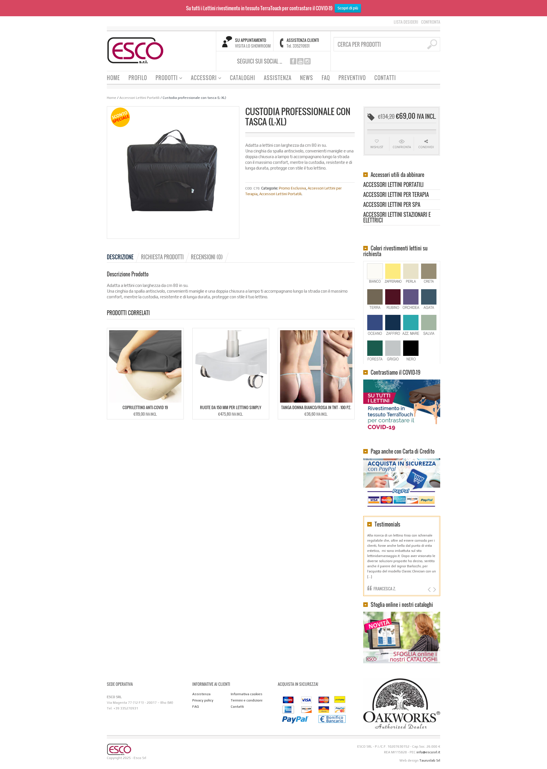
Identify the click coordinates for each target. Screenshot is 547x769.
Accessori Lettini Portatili (139, 98)
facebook (293, 61)
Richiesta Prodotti (162, 257)
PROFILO (137, 77)
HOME (113, 77)
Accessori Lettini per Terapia (396, 195)
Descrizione (120, 257)
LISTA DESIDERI (406, 22)
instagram (307, 61)
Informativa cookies (246, 694)
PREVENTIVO (352, 77)
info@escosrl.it (428, 752)
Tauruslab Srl (429, 760)
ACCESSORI (202, 78)
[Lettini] (135, 49)
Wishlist (376, 147)
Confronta (402, 147)
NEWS (306, 77)
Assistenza (201, 694)
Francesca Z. (384, 588)
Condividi (426, 147)
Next (434, 589)
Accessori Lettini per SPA (391, 205)
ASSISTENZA (277, 77)
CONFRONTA (430, 22)
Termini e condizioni (246, 700)
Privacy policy (202, 700)
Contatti (237, 707)
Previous (430, 589)
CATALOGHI (242, 77)
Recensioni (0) (207, 257)
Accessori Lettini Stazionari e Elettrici (397, 218)
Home (111, 98)
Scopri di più (348, 8)
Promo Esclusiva (292, 188)
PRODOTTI (164, 78)
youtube (300, 61)
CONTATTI (385, 77)
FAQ (326, 77)
